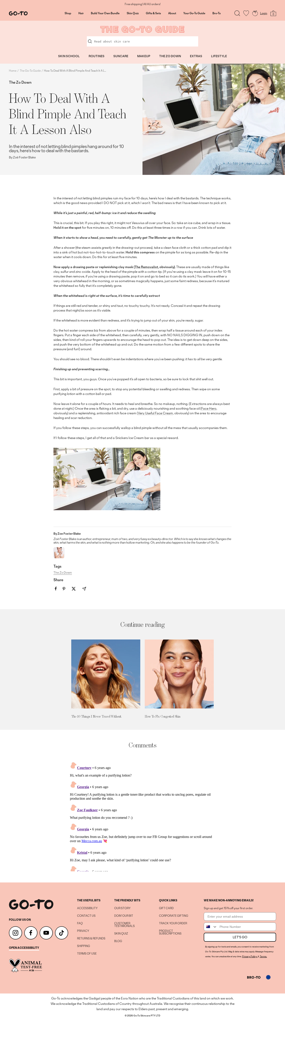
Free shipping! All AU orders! (143, 4)
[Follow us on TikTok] (61, 933)
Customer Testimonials (124, 924)
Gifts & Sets (153, 13)
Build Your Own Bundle (105, 13)
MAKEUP (143, 56)
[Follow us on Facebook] (31, 933)
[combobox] (210, 927)
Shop (68, 13)
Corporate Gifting (173, 916)
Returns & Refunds (91, 938)
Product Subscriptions (170, 932)
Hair (81, 13)
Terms (263, 956)
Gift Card (166, 908)
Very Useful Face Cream (155, 413)
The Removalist (146, 267)
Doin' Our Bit (123, 916)
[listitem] (56, 589)
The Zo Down (20, 82)
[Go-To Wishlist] (246, 13)
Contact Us (86, 916)
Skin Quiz (133, 13)
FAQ (80, 923)
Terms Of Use (87, 953)
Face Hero (208, 408)
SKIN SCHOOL (69, 56)
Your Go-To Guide (194, 13)
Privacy (83, 931)
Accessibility (87, 908)
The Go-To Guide (30, 70)
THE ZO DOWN (170, 56)
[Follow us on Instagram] (15, 933)
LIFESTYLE (219, 56)
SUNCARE (120, 56)
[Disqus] (142, 815)
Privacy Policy (249, 956)
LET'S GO (240, 937)
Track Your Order (173, 923)
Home (12, 70)
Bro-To (216, 13)
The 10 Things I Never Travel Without (96, 716)
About (172, 13)
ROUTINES (96, 56)
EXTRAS (196, 56)
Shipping (83, 946)
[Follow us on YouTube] (46, 933)
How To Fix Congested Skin (162, 716)
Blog (118, 941)
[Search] (237, 13)
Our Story (122, 908)
